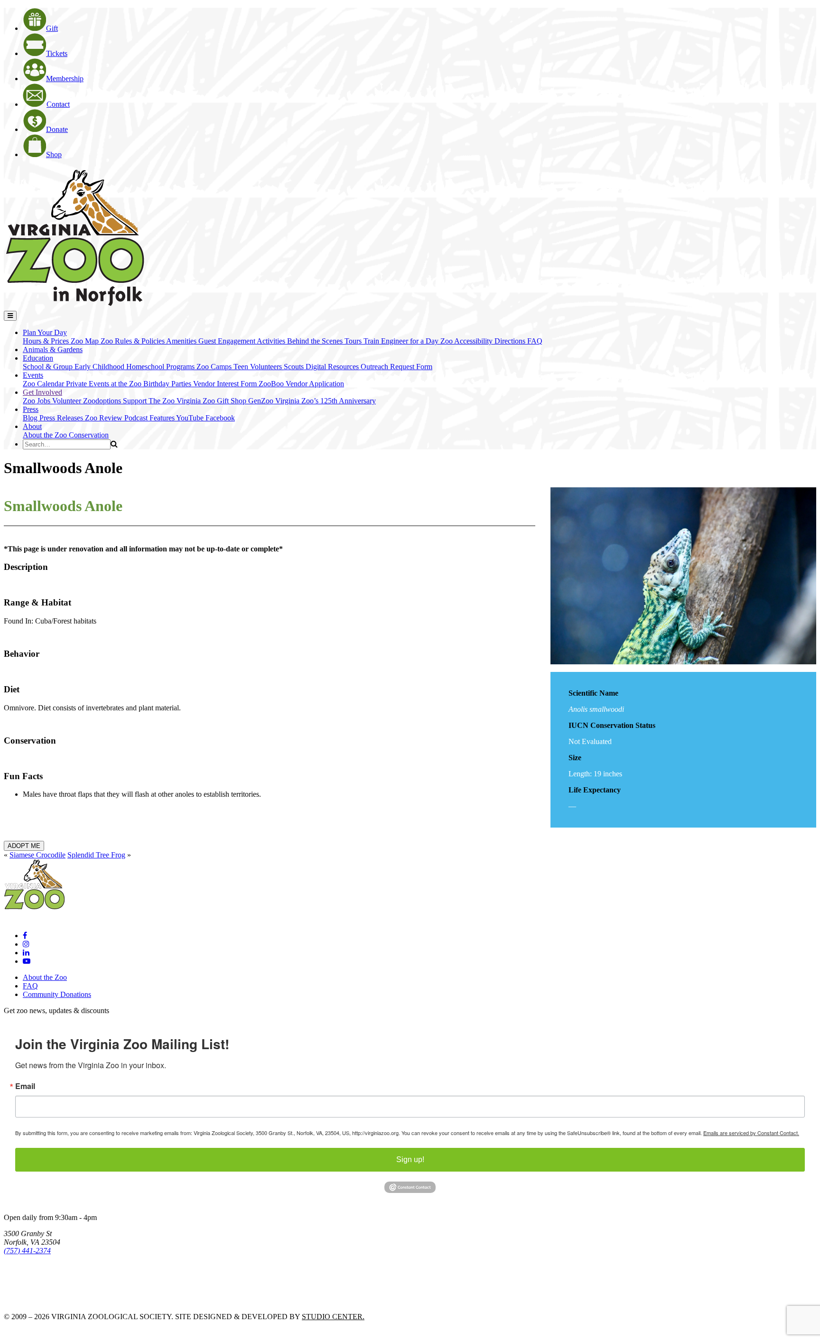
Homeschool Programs (161, 367)
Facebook (220, 418)
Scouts (295, 367)
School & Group (49, 367)
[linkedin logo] (26, 953)
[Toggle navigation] (10, 316)
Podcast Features (150, 418)
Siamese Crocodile (37, 855)
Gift (52, 28)
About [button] (32, 426)
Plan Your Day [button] (45, 332)
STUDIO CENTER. (333, 1317)
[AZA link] (33, 1300)
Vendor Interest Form (226, 384)
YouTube (190, 418)
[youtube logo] (26, 961)
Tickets (56, 53)
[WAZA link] (35, 1277)
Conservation (89, 435)
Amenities (182, 341)
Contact (58, 104)
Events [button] (33, 375)
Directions (510, 341)
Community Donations (57, 994)
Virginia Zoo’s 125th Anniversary (325, 401)
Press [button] (30, 409)
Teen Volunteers (258, 367)
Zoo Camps (214, 367)
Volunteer (67, 401)
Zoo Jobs (37, 401)
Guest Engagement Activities (242, 341)
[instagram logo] (26, 944)
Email (25, 1086)
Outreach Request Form (396, 367)
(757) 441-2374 (27, 1251)
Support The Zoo (150, 401)
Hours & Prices (47, 341)
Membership (65, 78)
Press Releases (62, 418)
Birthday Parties (168, 384)
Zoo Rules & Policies (133, 341)
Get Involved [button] (42, 392)
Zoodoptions (103, 401)
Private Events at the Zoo (104, 384)
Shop (54, 154)
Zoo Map (86, 341)
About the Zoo (46, 435)
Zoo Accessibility (467, 341)
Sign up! (410, 1159)
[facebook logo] (25, 935)
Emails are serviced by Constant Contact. (751, 1132)
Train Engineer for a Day (401, 341)
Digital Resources (333, 367)
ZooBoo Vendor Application (301, 384)
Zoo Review (104, 418)
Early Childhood (100, 367)
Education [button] (38, 358)
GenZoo (261, 401)
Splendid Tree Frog (96, 855)
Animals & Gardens (53, 349)
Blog (31, 418)
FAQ (534, 341)
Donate (57, 129)
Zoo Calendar (44, 384)
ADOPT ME (24, 845)
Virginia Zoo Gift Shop (212, 401)
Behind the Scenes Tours (325, 341)
